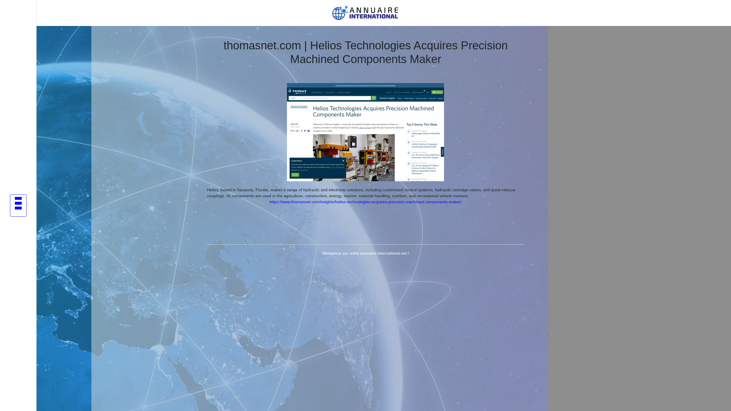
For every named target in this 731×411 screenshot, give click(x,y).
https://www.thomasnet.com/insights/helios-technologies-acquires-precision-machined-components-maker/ (365, 202)
